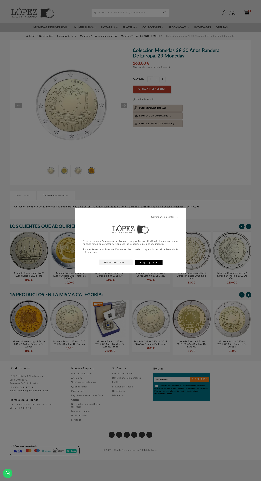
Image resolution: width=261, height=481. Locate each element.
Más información (116, 262)
